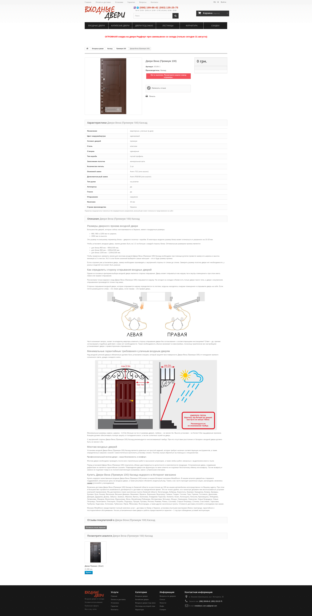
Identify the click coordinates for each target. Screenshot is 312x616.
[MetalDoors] (107, 13)
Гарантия (131, 2)
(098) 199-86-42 (149, 7)
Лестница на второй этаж (145, 606)
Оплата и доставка (103, 2)
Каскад (109, 48)
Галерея (163, 610)
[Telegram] (138, 7)
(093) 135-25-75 (168, 7)
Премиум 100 (121, 48)
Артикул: (149, 67)
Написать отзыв (158, 88)
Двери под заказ (144, 25)
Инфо (162, 606)
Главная (88, 2)
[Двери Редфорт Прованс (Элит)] (95, 552)
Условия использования (93, 602)
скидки (89, 483)
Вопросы (142, 2)
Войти (223, 2)
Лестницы (167, 25)
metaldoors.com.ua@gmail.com (206, 606)
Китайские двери (120, 25)
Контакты (154, 2)
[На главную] (87, 48)
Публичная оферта (92, 606)
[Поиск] (175, 16)
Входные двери (96, 25)
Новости (163, 603)
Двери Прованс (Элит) (94, 566)
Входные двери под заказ (145, 603)
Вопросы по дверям (168, 596)
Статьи (162, 599)
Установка (119, 2)
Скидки (215, 25)
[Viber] (135, 7)
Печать (152, 96)
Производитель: (153, 70)
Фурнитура (191, 25)
